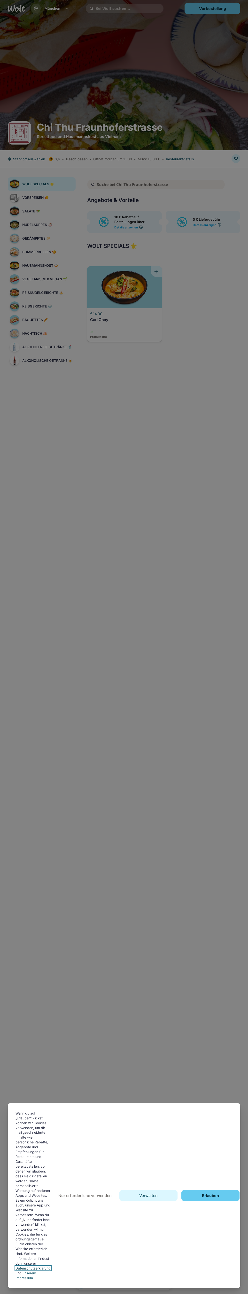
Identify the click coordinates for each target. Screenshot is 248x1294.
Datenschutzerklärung (33, 1268)
